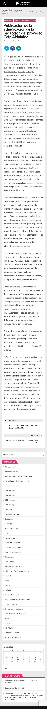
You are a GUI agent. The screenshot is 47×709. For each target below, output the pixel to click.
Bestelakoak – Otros (13, 486)
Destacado (9, 519)
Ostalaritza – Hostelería (14, 609)
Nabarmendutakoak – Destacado (17, 599)
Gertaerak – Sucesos (13, 552)
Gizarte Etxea (10, 557)
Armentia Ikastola (11, 472)
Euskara (8, 533)
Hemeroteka (8, 20)
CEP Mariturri (10, 495)
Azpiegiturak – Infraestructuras (17, 481)
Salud (7, 618)
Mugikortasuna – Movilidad (15, 595)
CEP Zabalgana (10, 505)
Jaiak (7, 580)
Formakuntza (10, 538)
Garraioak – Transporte (14, 547)
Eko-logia (8, 524)
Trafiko (7, 623)
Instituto (8, 576)
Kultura (8, 590)
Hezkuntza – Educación (13, 566)
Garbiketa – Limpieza (13, 543)
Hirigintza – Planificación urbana (17, 571)
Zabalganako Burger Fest (14, 688)
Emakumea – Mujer (12, 528)
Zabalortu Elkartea (12, 633)
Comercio (8, 509)
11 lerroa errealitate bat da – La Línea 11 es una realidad (22, 681)
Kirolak (7, 585)
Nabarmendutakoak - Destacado (25, 20)
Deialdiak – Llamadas (12, 514)
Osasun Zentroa (11, 604)
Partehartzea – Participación (15, 614)
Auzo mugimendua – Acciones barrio (18, 476)
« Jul (5, 668)
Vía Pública (9, 628)
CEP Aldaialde (10, 490)
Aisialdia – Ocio (11, 467)
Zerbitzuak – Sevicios (13, 637)
